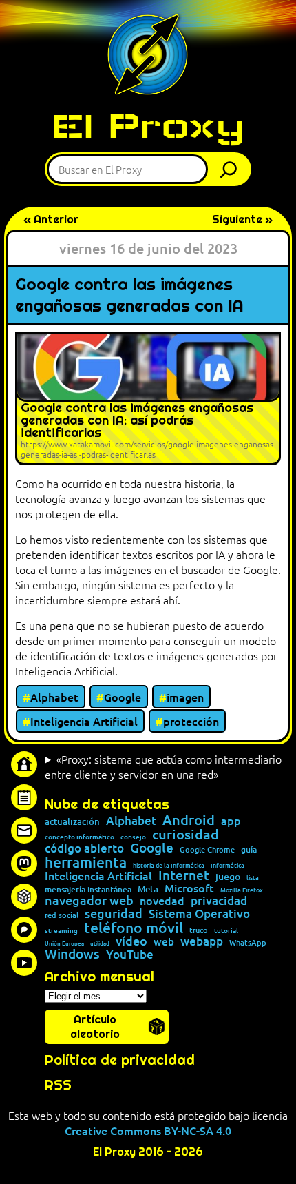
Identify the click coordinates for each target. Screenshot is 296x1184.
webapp (201, 942)
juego (227, 876)
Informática (227, 865)
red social (61, 915)
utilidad (99, 943)
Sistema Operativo (199, 914)
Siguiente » (242, 219)
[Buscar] (232, 169)
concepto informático (79, 836)
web (164, 942)
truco (198, 931)
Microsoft (189, 888)
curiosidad (185, 834)
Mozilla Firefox (241, 890)
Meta (148, 889)
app (231, 820)
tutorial (226, 930)
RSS (58, 1085)
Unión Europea (64, 943)
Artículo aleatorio (95, 1026)
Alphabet (54, 696)
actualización (72, 821)
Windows (72, 954)
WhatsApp (247, 942)
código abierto (84, 849)
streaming (61, 930)
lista (252, 878)
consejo (133, 836)
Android (188, 820)
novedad (162, 900)
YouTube (130, 955)
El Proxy (148, 125)
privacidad (219, 901)
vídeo (131, 941)
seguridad (113, 913)
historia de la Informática (168, 865)
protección (191, 720)
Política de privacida (115, 1060)
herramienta (86, 862)
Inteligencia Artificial (84, 720)
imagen (185, 696)
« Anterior (50, 219)
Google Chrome (207, 849)
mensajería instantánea (88, 890)
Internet (183, 875)
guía (249, 850)
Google (122, 696)
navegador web (89, 900)
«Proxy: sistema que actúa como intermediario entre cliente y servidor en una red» (163, 766)
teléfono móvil (133, 927)
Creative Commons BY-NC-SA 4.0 (148, 1130)
